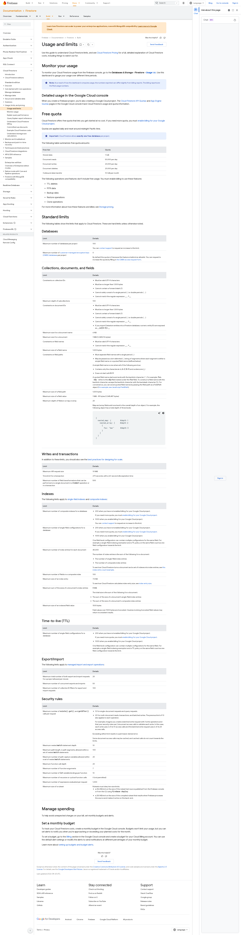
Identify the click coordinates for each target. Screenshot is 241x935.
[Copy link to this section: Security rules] (65, 699)
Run (39, 3)
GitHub (39, 905)
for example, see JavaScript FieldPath (113, 387)
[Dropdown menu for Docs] (80, 3)
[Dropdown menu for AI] (41, 16)
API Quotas (133, 101)
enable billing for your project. (139, 515)
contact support (105, 248)
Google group (146, 897)
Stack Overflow (147, 893)
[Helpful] (161, 38)
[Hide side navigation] (30, 930)
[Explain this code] (159, 413)
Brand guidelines (147, 905)
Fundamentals (22, 16)
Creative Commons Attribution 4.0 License (109, 867)
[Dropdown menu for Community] (98, 3)
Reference (74, 16)
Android (68, 919)
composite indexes (98, 499)
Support (106, 3)
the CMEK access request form (129, 260)
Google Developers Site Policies (70, 869)
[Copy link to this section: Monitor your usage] (80, 66)
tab (151, 72)
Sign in (235, 3)
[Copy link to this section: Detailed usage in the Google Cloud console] (110, 95)
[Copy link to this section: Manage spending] (76, 809)
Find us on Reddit (95, 893)
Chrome (80, 919)
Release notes (146, 901)
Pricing (65, 3)
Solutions (53, 3)
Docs (74, 3)
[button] (15, 39)
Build (28, 3)
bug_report (228, 10)
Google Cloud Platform (109, 919)
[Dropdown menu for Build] (33, 3)
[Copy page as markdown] (88, 45)
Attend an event (95, 905)
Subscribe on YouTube (97, 901)
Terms (39, 930)
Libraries (40, 901)
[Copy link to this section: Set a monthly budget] (77, 823)
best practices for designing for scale (105, 459)
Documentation (12, 10)
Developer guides (44, 889)
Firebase (45, 38)
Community (90, 3)
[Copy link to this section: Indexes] (56, 494)
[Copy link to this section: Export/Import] (66, 659)
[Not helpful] (164, 38)
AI (37, 16)
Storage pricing (106, 207)
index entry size (145, 583)
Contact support (147, 889)
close (236, 10)
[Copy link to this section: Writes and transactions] (80, 454)
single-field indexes (76, 499)
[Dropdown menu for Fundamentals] (31, 16)
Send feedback (156, 44)
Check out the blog (96, 889)
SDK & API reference (45, 893)
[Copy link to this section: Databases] (60, 231)
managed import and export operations (86, 664)
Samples (87, 16)
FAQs (143, 909)
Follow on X (93, 897)
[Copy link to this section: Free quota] (64, 114)
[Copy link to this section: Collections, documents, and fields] (96, 268)
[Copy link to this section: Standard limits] (71, 217)
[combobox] (166, 3)
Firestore (30, 10)
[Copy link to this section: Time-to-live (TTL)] (72, 621)
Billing (69, 837)
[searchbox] (17, 24)
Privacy (47, 930)
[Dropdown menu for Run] (44, 3)
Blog (210, 3)
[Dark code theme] (163, 413)
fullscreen (232, 10)
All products (128, 919)
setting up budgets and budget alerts (76, 845)
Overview (7, 16)
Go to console (222, 3)
